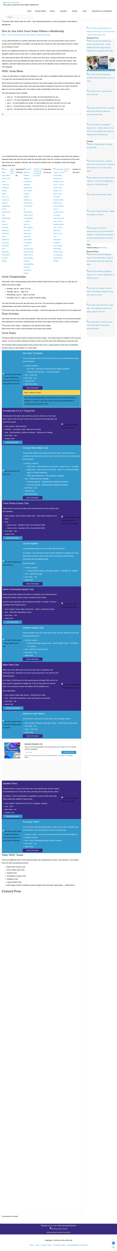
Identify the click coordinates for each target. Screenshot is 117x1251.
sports (32, 35)
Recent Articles (40, 11)
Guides (74, 11)
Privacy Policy (46, 1245)
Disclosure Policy (59, 1245)
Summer (39, 35)
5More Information (13, 708)
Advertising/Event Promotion (77, 1245)
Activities (63, 11)
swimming (46, 35)
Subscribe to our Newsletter (102, 11)
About (37, 1245)
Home (29, 11)
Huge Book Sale (12, 171)
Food (84, 11)
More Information (32, 388)
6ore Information (12, 622)
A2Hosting (103, 248)
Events (52, 11)
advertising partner (63, 1232)
